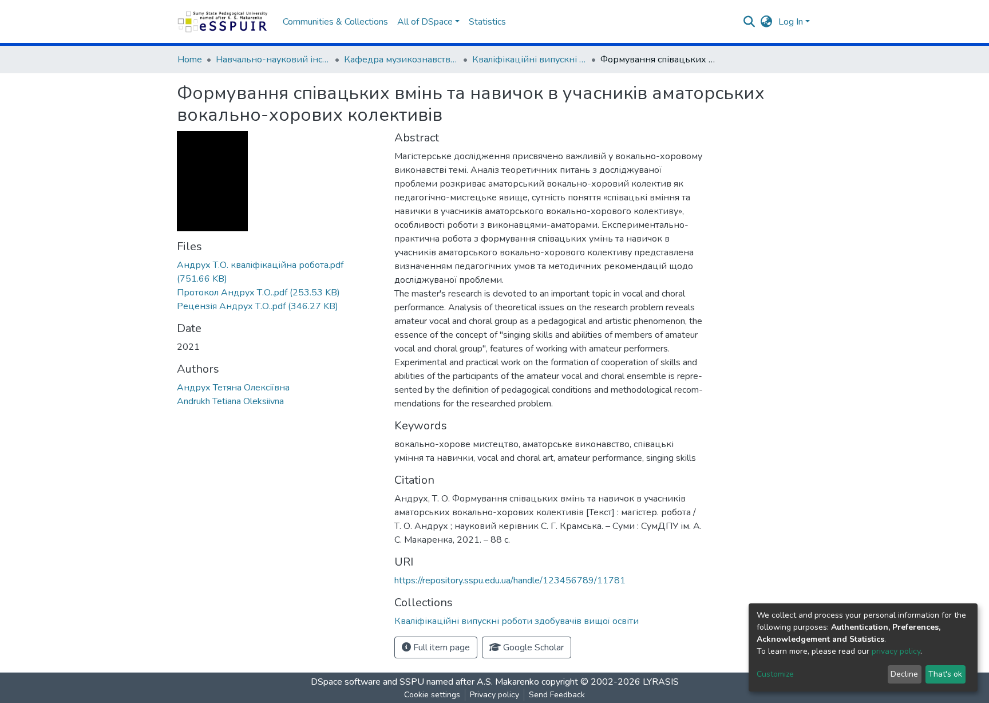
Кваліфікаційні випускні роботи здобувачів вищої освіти (529, 59)
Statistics (487, 21)
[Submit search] (749, 21)
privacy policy (896, 651)
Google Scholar (532, 647)
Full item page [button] (440, 647)
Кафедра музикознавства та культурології (401, 59)
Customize (775, 674)
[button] (766, 22)
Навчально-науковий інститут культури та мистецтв (273, 59)
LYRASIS (661, 682)
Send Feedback (557, 694)
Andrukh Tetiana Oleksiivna (230, 401)
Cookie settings (432, 694)
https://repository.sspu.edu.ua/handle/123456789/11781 (510, 580)
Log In (790, 21)
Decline (904, 674)
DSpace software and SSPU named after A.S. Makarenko (425, 682)
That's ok (945, 674)
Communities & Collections (335, 21)
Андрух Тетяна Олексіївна (233, 387)
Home (189, 59)
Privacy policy (494, 694)
